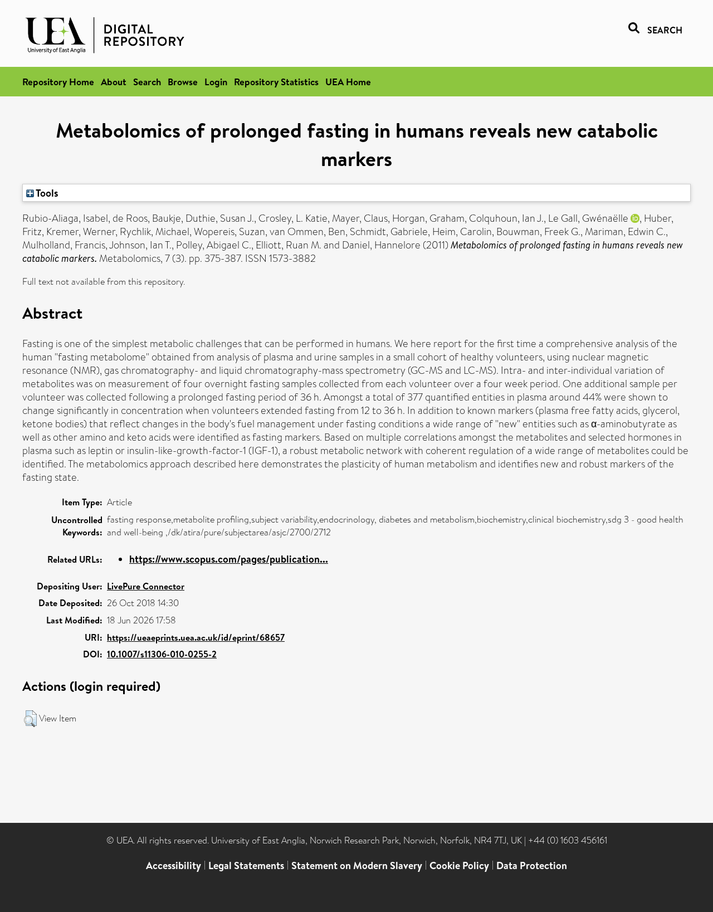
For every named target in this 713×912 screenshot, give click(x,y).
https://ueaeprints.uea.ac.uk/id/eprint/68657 (196, 637)
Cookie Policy (459, 865)
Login (215, 81)
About (113, 81)
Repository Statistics (276, 81)
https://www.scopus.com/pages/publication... (228, 559)
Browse (183, 81)
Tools (46, 193)
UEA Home (348, 81)
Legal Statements (246, 865)
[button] (30, 718)
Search (147, 81)
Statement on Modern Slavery (356, 865)
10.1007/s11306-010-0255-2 (162, 654)
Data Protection (531, 865)
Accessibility (173, 865)
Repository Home (58, 81)
